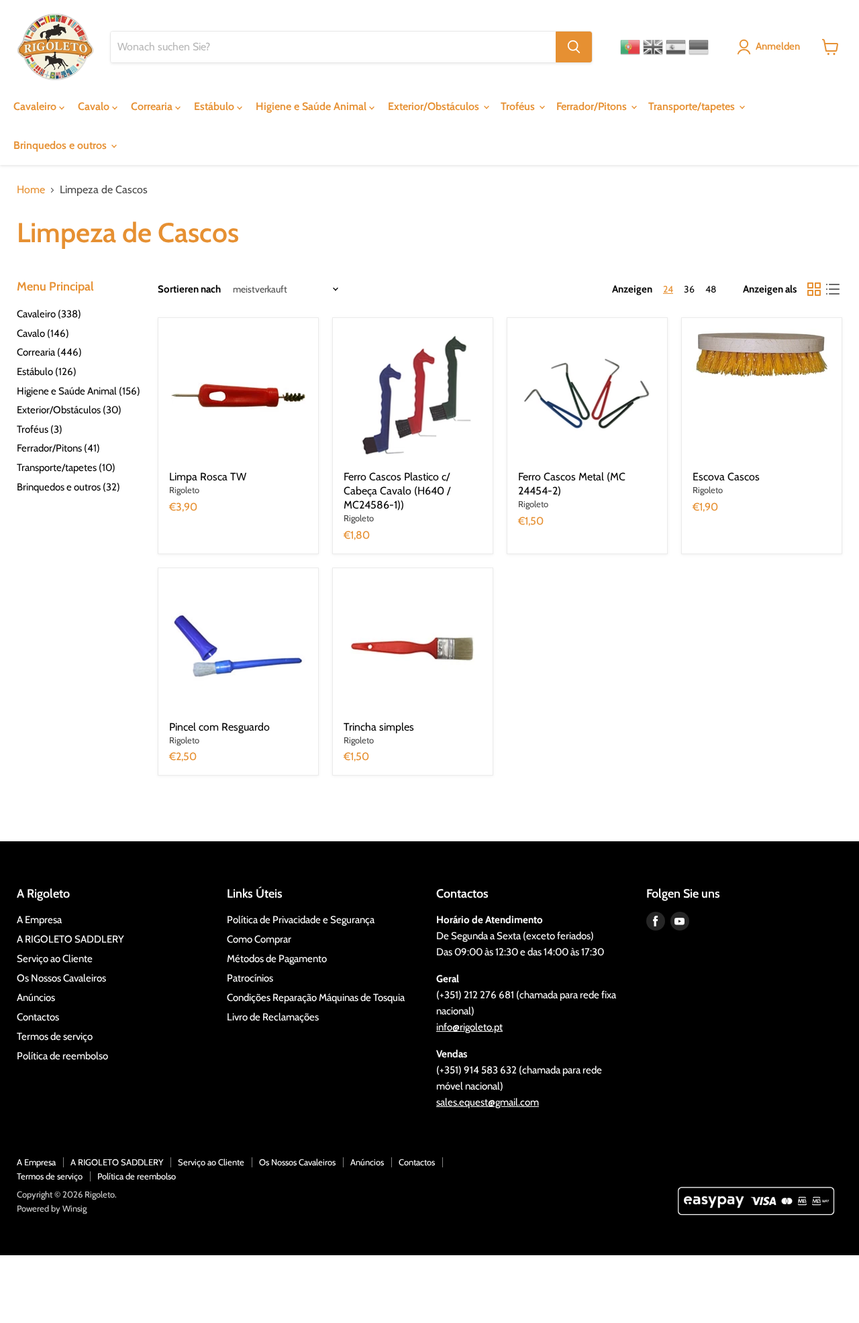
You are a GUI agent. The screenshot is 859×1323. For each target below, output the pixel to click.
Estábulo (215, 106)
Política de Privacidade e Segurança (300, 920)
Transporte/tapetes (693, 106)
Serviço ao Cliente (55, 959)
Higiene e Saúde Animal (312, 106)
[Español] (675, 47)
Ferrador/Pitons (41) (58, 448)
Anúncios (36, 998)
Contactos (38, 1017)
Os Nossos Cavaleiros (61, 978)
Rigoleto (184, 489)
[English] (653, 47)
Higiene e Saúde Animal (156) (78, 391)
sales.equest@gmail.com (487, 1102)
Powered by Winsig (52, 1208)
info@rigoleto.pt (469, 1027)
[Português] (630, 47)
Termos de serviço (55, 1036)
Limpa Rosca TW (207, 476)
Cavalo (95, 106)
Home (31, 190)
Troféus (519, 106)
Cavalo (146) (43, 333)
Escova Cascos (726, 476)
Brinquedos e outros (61, 145)
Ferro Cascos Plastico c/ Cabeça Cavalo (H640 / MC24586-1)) (397, 490)
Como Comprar (259, 939)
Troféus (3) (39, 429)
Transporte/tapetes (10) (66, 468)
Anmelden (778, 46)
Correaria (153, 106)
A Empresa (39, 920)
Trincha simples (379, 727)
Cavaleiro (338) (49, 314)
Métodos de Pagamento (277, 959)
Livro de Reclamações (273, 1017)
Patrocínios (250, 978)
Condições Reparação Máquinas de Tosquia (316, 998)
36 (689, 289)
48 (710, 289)
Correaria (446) (49, 352)
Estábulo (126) (47, 372)
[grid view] (814, 289)
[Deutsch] (698, 47)
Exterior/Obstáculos (435, 106)
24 (668, 289)
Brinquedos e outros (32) (68, 487)
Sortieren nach (189, 289)
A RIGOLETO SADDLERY (70, 939)
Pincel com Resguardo (219, 727)
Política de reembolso (62, 1056)
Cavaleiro (36, 106)
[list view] (832, 289)
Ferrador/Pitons (592, 106)
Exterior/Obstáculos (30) (69, 410)
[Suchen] (574, 47)
